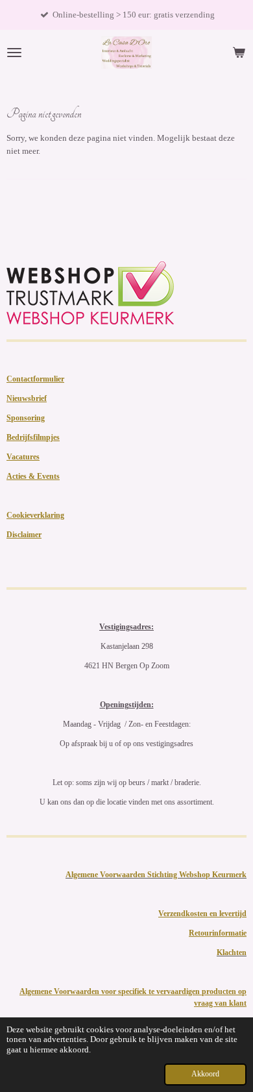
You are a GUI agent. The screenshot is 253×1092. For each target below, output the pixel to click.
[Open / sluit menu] (14, 52)
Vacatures (23, 456)
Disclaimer (24, 534)
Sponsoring (25, 417)
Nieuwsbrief (26, 398)
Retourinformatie (218, 933)
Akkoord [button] (205, 1074)
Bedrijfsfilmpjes (33, 437)
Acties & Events (33, 476)
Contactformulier (35, 378)
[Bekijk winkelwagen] (238, 52)
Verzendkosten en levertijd (202, 913)
